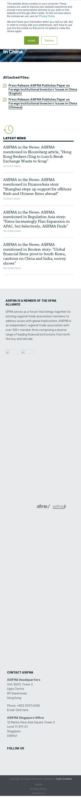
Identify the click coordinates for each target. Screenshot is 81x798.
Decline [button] (49, 40)
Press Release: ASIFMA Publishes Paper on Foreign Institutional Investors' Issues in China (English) (43, 89)
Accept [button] (31, 40)
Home (38, 784)
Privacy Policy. (47, 16)
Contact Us (38, 793)
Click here (22, 710)
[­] (10, 757)
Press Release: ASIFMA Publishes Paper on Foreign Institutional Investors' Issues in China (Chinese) (43, 103)
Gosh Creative (64, 779)
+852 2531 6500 (28, 706)
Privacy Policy (38, 788)
